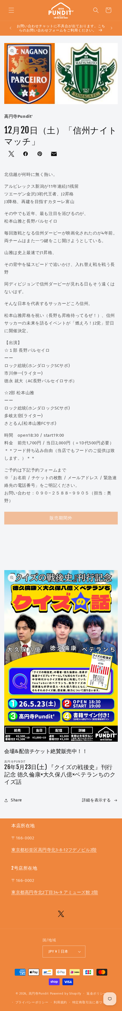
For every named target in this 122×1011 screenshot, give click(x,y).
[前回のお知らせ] (10, 28)
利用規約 (60, 1002)
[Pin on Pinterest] (40, 154)
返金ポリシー (96, 993)
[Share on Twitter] (12, 154)
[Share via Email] (54, 155)
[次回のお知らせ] (111, 28)
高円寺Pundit (39, 993)
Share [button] (16, 800)
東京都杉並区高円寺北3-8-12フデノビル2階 (54, 849)
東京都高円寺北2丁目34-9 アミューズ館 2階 (54, 892)
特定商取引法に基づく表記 (92, 1002)
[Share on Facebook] (26, 154)
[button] (11, 10)
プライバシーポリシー (32, 1002)
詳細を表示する (96, 800)
